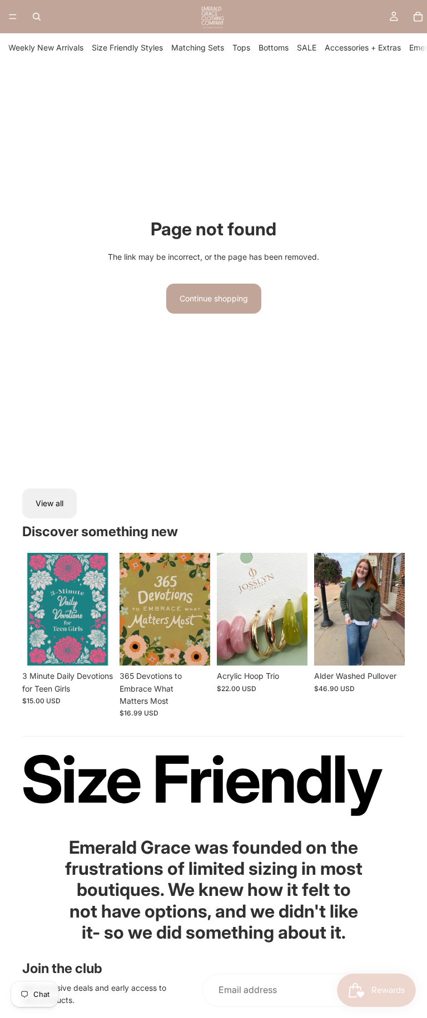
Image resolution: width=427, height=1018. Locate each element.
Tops (241, 47)
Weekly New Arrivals (45, 47)
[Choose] (388, 648)
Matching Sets (197, 47)
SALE (306, 47)
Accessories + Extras (363, 47)
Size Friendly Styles (127, 47)
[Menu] (13, 16)
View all (49, 503)
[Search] (36, 16)
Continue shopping (214, 298)
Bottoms (274, 47)
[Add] (96, 648)
